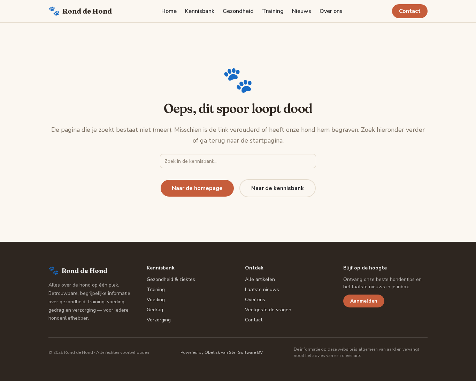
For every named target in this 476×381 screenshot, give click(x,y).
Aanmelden (363, 301)
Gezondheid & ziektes (171, 279)
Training (273, 11)
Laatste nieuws (262, 289)
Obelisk (212, 352)
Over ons (331, 11)
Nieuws (301, 11)
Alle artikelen (260, 279)
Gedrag (155, 309)
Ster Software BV (246, 352)
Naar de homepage (197, 188)
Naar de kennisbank (277, 188)
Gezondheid (238, 11)
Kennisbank (199, 11)
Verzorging (159, 320)
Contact (410, 11)
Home (169, 11)
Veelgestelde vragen (268, 309)
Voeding (156, 299)
